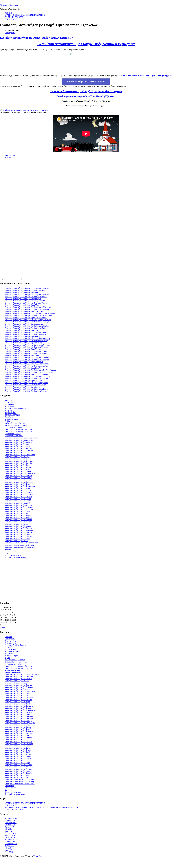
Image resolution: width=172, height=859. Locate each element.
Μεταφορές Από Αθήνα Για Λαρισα (18, 499)
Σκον (6, 553)
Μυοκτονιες (9, 549)
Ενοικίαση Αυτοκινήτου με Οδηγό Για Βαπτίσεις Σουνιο (26, 391)
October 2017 (10, 842)
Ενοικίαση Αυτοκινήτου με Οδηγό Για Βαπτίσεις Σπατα (25, 385)
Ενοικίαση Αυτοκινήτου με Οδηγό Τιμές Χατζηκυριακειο (26, 318)
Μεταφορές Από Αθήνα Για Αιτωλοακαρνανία (22, 438)
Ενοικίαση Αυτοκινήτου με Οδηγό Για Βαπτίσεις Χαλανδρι (27, 322)
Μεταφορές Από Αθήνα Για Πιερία (18, 515)
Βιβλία (7, 421)
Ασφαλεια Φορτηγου (12, 415)
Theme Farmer (38, 856)
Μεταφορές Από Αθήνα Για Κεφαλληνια (20, 486)
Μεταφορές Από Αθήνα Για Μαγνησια (19, 507)
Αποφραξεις (9, 411)
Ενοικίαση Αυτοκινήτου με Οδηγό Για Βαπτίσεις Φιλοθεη (26, 341)
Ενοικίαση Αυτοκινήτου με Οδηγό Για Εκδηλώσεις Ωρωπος (27, 288)
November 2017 (11, 839)
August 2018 (9, 827)
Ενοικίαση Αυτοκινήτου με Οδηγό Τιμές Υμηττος (23, 349)
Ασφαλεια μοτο (10, 413)
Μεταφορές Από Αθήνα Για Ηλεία (17, 465)
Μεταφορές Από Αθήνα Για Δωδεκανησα (20, 455)
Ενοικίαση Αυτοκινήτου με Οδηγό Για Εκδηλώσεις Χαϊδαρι (27, 326)
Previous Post (10, 155)
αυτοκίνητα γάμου (11, 419)
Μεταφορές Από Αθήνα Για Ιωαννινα (18, 476)
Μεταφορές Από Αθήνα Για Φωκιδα (18, 534)
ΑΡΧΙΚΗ (8, 13)
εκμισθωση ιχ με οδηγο (13, 427)
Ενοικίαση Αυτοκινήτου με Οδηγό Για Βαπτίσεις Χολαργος (27, 309)
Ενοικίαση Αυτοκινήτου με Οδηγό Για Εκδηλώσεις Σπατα (26, 383)
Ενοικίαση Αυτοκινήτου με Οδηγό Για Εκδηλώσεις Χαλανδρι (28, 320)
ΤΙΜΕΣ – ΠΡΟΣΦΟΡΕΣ (14, 17)
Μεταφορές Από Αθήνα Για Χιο (16, 541)
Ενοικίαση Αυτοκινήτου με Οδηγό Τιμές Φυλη (22, 336)
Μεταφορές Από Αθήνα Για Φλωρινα (18, 532)
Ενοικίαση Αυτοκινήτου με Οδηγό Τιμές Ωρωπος (23, 292)
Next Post (8, 157)
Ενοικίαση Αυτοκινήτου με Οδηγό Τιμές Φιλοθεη (23, 343)
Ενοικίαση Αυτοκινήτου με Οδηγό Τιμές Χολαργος (24, 311)
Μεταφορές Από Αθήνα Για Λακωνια (18, 497)
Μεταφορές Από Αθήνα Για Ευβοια (18, 459)
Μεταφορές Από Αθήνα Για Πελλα (18, 513)
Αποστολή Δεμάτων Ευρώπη (15, 408)
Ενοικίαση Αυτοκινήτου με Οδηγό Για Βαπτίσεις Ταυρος (26, 353)
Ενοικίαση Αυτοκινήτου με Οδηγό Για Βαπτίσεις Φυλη (25, 334)
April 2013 (9, 852)
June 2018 (8, 831)
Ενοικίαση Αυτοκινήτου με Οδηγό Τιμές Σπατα (22, 387)
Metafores (8, 400)
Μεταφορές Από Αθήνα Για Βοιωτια (18, 448)
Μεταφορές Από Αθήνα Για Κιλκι (17, 488)
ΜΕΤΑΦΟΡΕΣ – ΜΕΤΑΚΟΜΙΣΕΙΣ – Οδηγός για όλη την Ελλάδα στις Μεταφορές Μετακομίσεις (41, 807)
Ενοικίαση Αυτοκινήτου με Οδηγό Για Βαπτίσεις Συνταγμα (27, 360)
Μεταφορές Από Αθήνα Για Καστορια (19, 482)
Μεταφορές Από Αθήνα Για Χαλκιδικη (19, 536)
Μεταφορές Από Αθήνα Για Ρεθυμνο (18, 520)
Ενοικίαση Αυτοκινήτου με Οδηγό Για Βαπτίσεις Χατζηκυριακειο (29, 315)
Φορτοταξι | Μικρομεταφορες (16, 557)
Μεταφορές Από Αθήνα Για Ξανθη (17, 511)
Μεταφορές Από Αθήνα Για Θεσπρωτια (19, 471)
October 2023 (10, 821)
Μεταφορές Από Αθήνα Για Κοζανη (18, 490)
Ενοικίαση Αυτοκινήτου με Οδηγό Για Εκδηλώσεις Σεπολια (27, 364)
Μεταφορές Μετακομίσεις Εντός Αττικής (20, 547)
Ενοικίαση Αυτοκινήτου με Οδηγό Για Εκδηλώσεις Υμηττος (27, 345)
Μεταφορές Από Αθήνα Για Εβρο (17, 457)
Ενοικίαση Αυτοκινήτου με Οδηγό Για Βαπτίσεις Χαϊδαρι (26, 328)
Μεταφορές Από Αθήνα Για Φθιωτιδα (19, 530)
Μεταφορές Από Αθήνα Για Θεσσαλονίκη (20, 474)
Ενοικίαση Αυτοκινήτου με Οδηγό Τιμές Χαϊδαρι (23, 330)
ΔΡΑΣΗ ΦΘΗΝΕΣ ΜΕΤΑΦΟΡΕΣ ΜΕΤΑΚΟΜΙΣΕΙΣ (25, 15)
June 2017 (8, 850)
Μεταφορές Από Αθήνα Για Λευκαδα (18, 505)
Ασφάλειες (9, 417)
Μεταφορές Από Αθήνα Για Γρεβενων (19, 450)
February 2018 (10, 833)
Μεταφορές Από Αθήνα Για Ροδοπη (18, 522)
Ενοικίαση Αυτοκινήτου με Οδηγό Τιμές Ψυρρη (22, 305)
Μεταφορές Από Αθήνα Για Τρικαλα (18, 528)
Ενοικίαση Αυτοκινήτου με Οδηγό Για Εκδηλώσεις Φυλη (26, 332)
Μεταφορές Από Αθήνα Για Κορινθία (18, 492)
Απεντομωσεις (10, 404)
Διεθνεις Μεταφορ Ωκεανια (15, 423)
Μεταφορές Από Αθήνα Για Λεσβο (18, 503)
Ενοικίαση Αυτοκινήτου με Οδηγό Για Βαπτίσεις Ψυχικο (26, 297)
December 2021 (10, 823)
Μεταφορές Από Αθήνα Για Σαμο (17, 524)
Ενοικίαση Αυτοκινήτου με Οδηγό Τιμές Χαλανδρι (24, 324)
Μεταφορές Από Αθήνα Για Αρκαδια (18, 442)
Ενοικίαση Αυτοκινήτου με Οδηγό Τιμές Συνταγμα (24, 362)
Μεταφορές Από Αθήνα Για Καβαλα (18, 478)
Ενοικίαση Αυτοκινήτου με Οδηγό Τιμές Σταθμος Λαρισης (26, 374)
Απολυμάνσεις (10, 406)
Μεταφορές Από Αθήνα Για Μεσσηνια (19, 509)
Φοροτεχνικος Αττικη (13, 555)
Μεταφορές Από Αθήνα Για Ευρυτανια (19, 461)
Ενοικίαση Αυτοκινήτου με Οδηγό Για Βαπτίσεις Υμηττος (26, 347)
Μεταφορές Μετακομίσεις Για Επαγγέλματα (21, 543)
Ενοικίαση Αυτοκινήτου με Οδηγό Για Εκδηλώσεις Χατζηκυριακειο (30, 313)
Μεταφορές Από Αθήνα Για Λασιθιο (18, 501)
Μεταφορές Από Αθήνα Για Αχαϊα (17, 446)
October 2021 (10, 825)
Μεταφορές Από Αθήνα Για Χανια (17, 539)
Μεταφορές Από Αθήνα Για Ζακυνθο (18, 463)
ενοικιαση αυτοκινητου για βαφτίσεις (18, 429)
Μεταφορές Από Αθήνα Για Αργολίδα (19, 440)
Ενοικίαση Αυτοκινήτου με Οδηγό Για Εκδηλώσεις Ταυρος (27, 351)
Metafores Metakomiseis (9, 5)
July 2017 (8, 848)
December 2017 (10, 837)
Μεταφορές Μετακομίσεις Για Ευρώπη (19, 545)
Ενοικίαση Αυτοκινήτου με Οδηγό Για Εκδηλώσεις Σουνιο (26, 389)
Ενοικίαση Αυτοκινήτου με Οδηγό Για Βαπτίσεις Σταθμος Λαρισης (30, 372)
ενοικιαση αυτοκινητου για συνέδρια (18, 432)
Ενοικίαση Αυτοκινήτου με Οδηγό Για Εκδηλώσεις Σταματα (27, 376)
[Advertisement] (17, 200)
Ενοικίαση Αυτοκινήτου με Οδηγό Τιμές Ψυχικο (23, 299)
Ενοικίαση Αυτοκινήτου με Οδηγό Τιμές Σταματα (23, 381)
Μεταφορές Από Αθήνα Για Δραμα (17, 453)
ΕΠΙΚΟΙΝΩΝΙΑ (11, 19)
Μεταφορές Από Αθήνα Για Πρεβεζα (18, 518)
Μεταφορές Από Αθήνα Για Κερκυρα (18, 484)
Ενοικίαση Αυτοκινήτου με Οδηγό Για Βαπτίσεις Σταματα (26, 378)
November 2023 (11, 818)
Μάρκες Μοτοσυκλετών (14, 436)
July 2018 (8, 829)
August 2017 (9, 846)
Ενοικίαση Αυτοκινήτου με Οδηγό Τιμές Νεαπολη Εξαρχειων (36, 37)
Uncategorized (10, 33)
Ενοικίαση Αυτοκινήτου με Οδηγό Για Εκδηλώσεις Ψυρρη (26, 301)
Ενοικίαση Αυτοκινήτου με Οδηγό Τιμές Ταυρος (23, 355)
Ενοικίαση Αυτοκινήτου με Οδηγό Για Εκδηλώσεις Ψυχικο (27, 295)
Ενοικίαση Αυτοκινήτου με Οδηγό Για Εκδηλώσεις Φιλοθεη (27, 339)
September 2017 (11, 844)
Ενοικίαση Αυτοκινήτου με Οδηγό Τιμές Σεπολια (23, 368)
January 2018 (10, 835)
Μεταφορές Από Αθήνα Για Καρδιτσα (19, 480)
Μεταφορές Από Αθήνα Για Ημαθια (18, 467)
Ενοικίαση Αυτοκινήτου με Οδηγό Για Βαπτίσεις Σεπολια (26, 366)
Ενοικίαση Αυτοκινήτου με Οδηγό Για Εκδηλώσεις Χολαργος (28, 307)
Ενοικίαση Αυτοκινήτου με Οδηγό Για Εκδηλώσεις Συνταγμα (28, 357)
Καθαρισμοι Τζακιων (12, 434)
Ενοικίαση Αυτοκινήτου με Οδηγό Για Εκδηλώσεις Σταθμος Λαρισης (30, 370)
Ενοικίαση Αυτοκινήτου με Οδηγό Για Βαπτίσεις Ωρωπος (26, 290)
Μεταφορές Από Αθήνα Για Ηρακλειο (19, 469)
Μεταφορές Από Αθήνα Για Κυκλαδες (19, 495)
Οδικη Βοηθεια (10, 551)
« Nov (2, 628)
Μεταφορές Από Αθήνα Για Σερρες (18, 526)
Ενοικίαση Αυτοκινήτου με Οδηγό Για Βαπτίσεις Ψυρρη (26, 303)
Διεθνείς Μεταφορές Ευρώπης (16, 425)
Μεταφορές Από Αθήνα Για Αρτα (17, 444)
